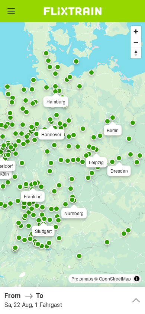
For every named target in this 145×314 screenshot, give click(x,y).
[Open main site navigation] (11, 11)
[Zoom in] (135, 31)
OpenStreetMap (115, 278)
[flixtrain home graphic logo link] (72, 11)
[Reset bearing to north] (135, 53)
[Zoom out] (135, 42)
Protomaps (82, 278)
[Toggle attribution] (136, 278)
